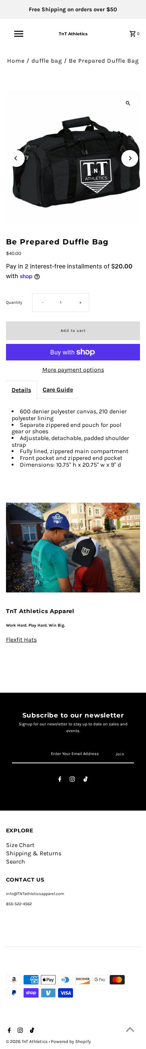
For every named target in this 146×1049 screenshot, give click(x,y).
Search (15, 861)
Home (16, 60)
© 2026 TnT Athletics (27, 1041)
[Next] (129, 158)
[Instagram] (72, 780)
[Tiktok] (85, 780)
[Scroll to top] (130, 1029)
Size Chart (20, 845)
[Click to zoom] (127, 103)
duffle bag (46, 60)
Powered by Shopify (71, 1041)
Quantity (14, 302)
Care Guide (58, 389)
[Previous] (16, 158)
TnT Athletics (73, 33)
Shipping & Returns (33, 853)
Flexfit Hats (21, 639)
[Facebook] (59, 780)
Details (21, 389)
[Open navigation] (19, 33)
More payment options (73, 369)
